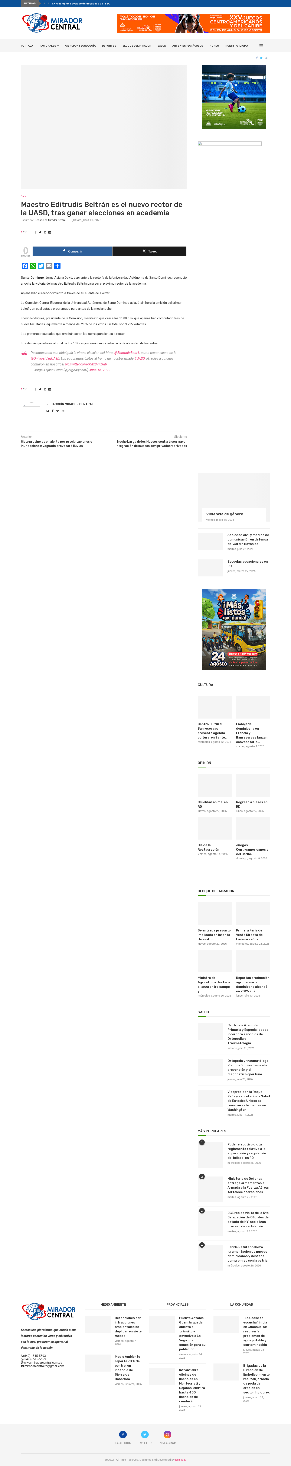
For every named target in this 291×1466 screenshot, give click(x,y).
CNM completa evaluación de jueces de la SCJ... (83, 3)
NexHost (180, 1459)
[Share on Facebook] (36, 232)
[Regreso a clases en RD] (253, 785)
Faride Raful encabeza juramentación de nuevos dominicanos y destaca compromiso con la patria (248, 1253)
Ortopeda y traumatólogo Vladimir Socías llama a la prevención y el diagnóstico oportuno (248, 1067)
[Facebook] (257, 58)
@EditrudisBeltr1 (126, 353)
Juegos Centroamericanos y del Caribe (252, 849)
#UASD (139, 359)
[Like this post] (27, 232)
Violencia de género (224, 514)
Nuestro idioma (236, 45)
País (23, 196)
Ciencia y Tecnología (80, 45)
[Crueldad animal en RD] (215, 785)
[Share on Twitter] (40, 232)
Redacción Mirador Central (50, 220)
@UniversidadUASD (45, 359)
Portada (27, 45)
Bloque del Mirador (136, 45)
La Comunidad (241, 1304)
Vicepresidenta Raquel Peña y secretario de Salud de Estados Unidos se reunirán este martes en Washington (249, 1101)
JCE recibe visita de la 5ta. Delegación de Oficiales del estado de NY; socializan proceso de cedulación (248, 1219)
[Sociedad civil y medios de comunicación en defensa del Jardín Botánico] (210, 541)
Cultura (205, 685)
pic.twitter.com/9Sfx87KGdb (86, 364)
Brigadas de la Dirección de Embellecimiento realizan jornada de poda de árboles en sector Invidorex (256, 1379)
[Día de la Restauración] (215, 828)
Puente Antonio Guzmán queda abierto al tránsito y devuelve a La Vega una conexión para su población (192, 1333)
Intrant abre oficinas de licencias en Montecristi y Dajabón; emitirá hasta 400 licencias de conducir (192, 1385)
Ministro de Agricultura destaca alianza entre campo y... (214, 984)
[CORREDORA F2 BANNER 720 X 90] (193, 15)
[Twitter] (261, 58)
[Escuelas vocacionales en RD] (210, 567)
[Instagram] (266, 58)
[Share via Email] (49, 232)
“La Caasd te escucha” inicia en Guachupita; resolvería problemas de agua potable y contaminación (255, 1331)
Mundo (214, 45)
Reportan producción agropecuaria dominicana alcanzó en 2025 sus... (252, 984)
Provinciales (178, 1304)
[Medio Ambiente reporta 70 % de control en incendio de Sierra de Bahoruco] (98, 1363)
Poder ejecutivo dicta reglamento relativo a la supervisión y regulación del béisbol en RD (247, 1151)
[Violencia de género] (234, 497)
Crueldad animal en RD (213, 804)
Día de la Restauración (208, 847)
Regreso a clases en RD (252, 804)
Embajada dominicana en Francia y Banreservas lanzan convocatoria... (252, 733)
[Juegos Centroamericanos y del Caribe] (253, 828)
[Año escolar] (234, 591)
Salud (161, 45)
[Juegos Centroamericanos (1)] (234, 66)
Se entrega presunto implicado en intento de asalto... (214, 934)
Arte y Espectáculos (187, 45)
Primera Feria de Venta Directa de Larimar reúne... (249, 934)
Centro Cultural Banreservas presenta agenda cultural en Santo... (213, 730)
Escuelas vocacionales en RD (248, 564)
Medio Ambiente (113, 1304)
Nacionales (47, 45)
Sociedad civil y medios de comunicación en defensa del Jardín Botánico (248, 539)
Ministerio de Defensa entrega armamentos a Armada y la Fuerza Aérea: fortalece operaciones (248, 1185)
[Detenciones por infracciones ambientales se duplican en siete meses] (98, 1324)
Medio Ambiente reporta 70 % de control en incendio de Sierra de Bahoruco (127, 1368)
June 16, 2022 (99, 370)
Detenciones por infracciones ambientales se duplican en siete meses (128, 1327)
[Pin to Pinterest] (45, 232)
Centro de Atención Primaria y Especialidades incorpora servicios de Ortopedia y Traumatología (248, 1034)
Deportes (109, 45)
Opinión (204, 763)
